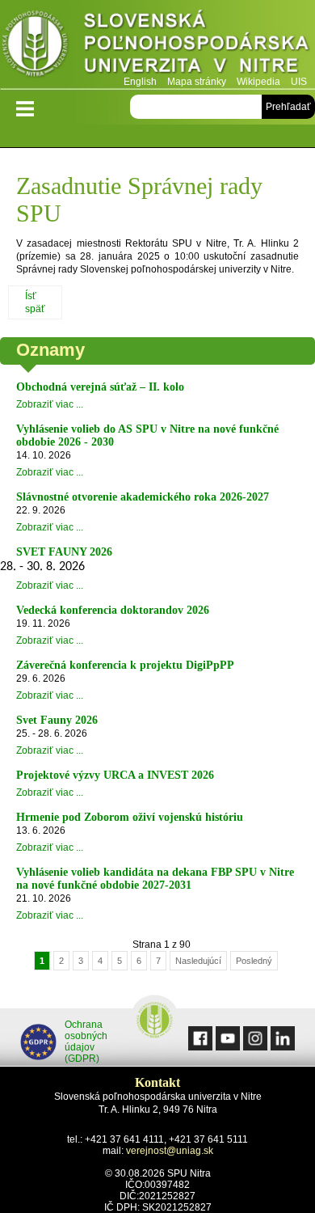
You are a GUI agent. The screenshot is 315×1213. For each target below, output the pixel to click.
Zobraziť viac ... (49, 404)
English (140, 81)
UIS (299, 81)
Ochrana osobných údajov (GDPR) (86, 1041)
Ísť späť (35, 302)
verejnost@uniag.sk (169, 1150)
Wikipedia (258, 81)
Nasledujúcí (198, 961)
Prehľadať (288, 106)
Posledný (254, 961)
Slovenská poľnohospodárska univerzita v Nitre (157, 44)
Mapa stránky (196, 81)
